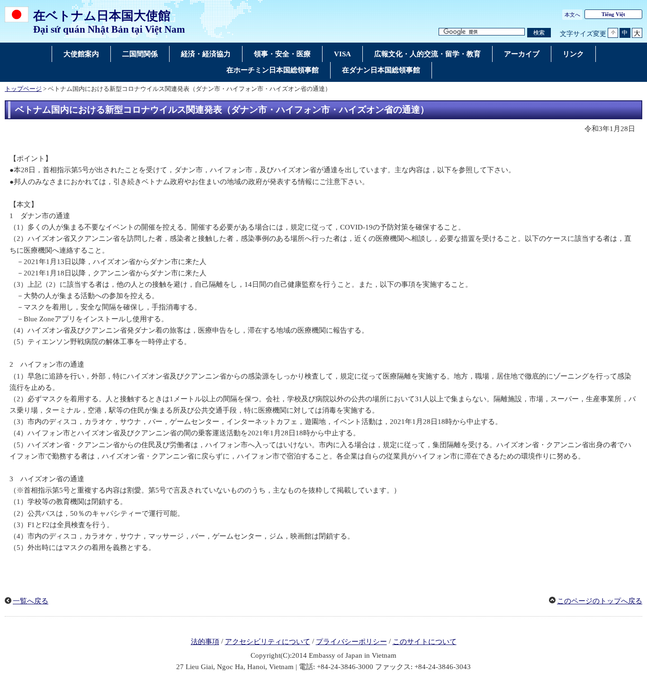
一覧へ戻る (30, 601)
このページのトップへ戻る (599, 601)
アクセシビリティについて (267, 641)
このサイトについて (425, 641)
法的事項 (205, 641)
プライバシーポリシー (351, 641)
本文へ (572, 15)
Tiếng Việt (613, 14)
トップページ (23, 89)
